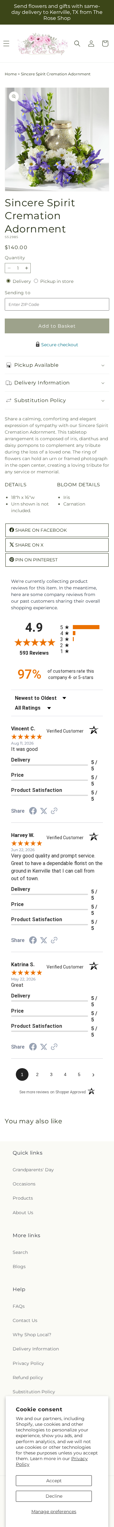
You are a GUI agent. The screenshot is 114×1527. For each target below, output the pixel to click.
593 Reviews (38, 653)
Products (23, 1198)
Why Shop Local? (32, 1334)
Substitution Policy (34, 1392)
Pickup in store (56, 281)
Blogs (19, 1266)
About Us (23, 1212)
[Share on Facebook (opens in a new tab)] (33, 812)
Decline (54, 1496)
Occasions (24, 1184)
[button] (77, 43)
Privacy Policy (28, 1363)
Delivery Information (36, 1349)
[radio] (81, 627)
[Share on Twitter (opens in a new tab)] (44, 811)
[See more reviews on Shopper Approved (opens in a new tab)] (54, 811)
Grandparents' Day (33, 1170)
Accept (54, 1480)
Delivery (22, 281)
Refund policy (28, 1377)
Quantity (15, 257)
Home (11, 74)
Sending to (27, 293)
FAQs (19, 1306)
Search (20, 1252)
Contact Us (25, 1320)
